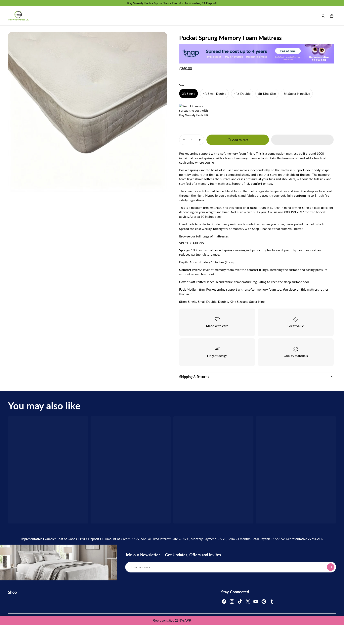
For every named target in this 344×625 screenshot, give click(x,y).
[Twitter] (248, 601)
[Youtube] (256, 601)
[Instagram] (232, 601)
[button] (302, 140)
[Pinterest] (264, 601)
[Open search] (323, 16)
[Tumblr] (272, 601)
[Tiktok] (240, 601)
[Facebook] (224, 601)
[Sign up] (330, 567)
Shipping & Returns (194, 376)
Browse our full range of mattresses (204, 236)
